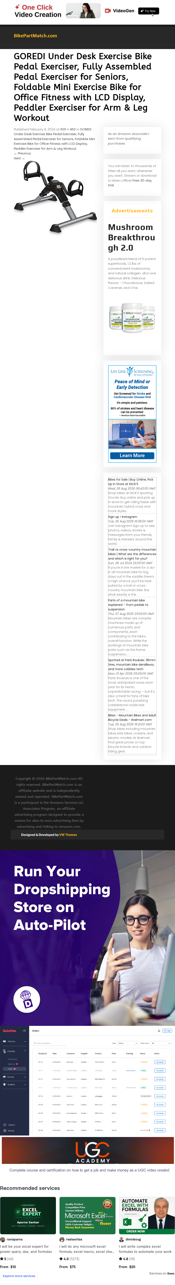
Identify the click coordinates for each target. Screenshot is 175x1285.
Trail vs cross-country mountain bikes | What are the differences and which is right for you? (132, 554)
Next (19, 158)
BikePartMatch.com (35, 35)
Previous (22, 153)
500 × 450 (68, 129)
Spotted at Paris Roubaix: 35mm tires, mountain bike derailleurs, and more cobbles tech (132, 664)
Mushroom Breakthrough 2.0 (131, 237)
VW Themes (68, 835)
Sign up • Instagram (122, 517)
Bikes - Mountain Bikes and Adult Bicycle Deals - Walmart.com (132, 717)
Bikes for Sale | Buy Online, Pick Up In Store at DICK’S (130, 481)
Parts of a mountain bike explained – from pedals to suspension (128, 604)
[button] (87, 47)
